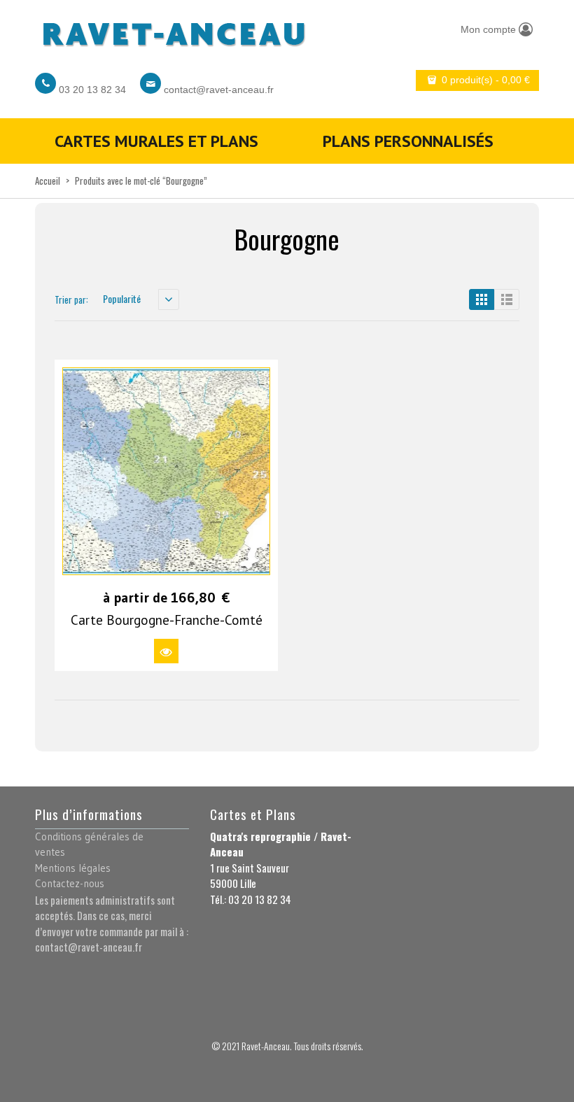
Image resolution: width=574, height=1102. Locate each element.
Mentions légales (73, 868)
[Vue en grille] (481, 299)
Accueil (47, 181)
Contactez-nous (69, 883)
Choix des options (166, 651)
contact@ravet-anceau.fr (219, 89)
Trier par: (71, 299)
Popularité (122, 298)
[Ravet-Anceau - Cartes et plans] (173, 30)
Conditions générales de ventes (89, 844)
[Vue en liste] (506, 299)
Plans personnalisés (408, 141)
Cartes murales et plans (156, 141)
